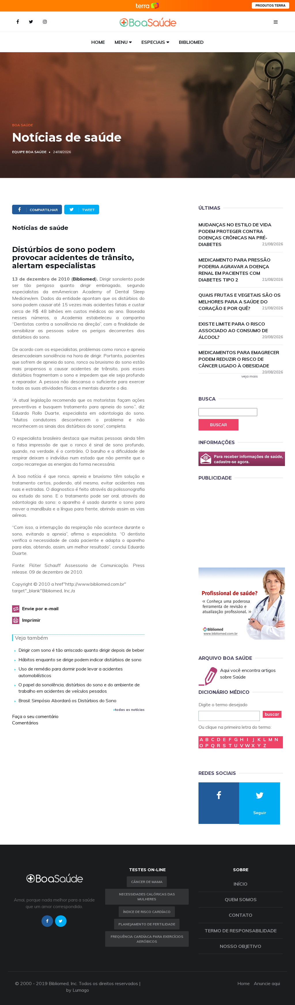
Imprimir (31, 620)
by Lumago (77, 990)
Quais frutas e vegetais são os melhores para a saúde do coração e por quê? (240, 301)
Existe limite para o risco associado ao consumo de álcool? (240, 330)
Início (240, 884)
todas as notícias (130, 709)
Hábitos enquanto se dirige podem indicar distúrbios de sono (79, 659)
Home (98, 42)
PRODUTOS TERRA (270, 5)
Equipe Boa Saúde (29, 152)
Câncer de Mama (146, 882)
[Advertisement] (241, 523)
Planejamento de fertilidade (146, 924)
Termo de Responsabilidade (241, 930)
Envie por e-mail (40, 608)
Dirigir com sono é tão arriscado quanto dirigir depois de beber (81, 650)
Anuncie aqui (267, 983)
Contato (240, 915)
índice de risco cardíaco (147, 912)
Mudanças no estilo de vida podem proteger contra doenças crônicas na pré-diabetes (240, 234)
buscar (272, 714)
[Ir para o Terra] (147, 5)
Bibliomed (191, 42)
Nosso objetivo (240, 946)
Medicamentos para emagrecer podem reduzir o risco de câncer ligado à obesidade (240, 359)
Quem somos (241, 899)
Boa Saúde (22, 125)
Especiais (153, 42)
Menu (121, 42)
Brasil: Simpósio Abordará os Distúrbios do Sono (67, 700)
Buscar (218, 424)
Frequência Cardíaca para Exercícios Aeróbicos (147, 939)
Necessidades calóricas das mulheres (147, 896)
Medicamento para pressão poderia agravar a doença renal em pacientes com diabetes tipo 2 (240, 270)
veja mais (249, 376)
